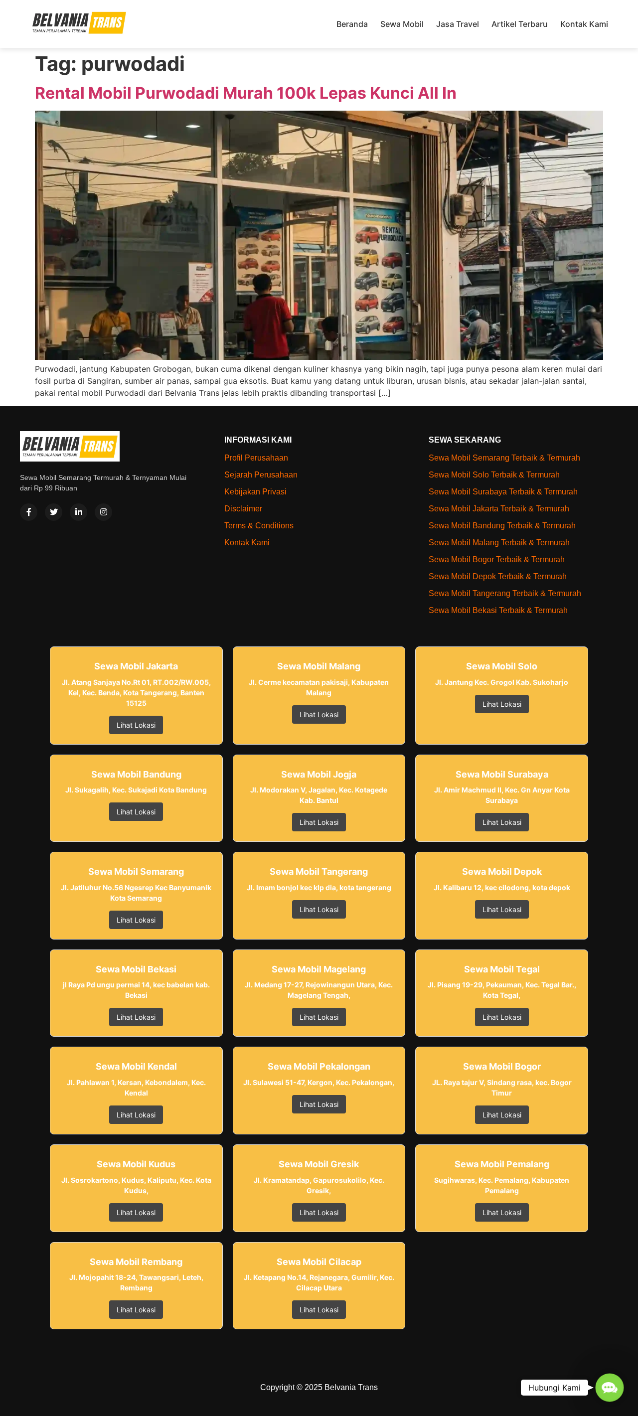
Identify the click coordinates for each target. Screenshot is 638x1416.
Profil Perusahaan (256, 458)
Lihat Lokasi (136, 725)
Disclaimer (243, 508)
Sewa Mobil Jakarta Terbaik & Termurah (499, 508)
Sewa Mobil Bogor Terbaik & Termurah (497, 559)
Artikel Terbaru (519, 24)
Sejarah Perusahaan (261, 475)
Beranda (352, 24)
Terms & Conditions (259, 525)
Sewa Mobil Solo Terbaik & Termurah (494, 475)
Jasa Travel (457, 24)
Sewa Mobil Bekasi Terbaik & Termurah (498, 610)
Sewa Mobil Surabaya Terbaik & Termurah (503, 491)
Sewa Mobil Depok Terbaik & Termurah (498, 576)
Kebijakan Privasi (255, 491)
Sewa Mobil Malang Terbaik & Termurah (499, 542)
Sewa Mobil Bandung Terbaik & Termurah (502, 525)
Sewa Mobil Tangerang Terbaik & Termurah (505, 593)
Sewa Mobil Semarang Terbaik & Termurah (504, 458)
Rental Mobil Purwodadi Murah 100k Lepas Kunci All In (246, 93)
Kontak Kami (584, 24)
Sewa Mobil (402, 24)
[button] (609, 1387)
